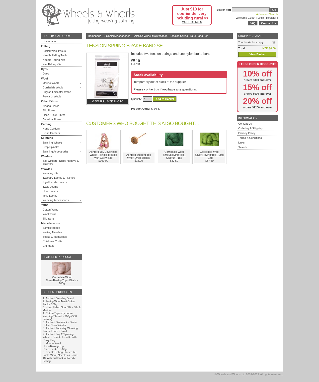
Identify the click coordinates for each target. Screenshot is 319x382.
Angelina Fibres (52, 119)
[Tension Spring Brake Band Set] (107, 76)
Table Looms (50, 186)
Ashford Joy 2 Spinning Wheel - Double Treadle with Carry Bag (60, 337)
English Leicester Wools (57, 91)
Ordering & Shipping (250, 128)
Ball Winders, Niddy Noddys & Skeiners (61, 162)
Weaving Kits (50, 173)
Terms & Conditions (250, 137)
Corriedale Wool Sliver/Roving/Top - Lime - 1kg (209, 154)
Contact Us (268, 23)
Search (242, 147)
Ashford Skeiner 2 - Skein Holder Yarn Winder (60, 324)
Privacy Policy (246, 133)
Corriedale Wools (53, 87)
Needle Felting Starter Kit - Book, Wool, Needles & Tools (60, 354)
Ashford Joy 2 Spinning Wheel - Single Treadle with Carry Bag (103, 154)
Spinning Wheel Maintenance (150, 35)
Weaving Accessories (56, 200)
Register (271, 17)
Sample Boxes (51, 227)
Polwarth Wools (52, 96)
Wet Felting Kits (52, 64)
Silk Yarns (49, 218)
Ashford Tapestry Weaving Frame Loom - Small (60, 330)
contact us (151, 89)
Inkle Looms (50, 195)
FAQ (252, 23)
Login (260, 17)
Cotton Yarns (50, 209)
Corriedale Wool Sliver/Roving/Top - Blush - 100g (62, 280)
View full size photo (108, 101)
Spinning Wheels (53, 142)
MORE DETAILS (192, 21)
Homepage (49, 41)
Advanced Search (267, 14)
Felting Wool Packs (54, 50)
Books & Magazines (55, 236)
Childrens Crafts (52, 241)
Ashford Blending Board (60, 298)
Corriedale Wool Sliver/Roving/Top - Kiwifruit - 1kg (174, 154)
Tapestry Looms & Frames (59, 177)
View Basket (257, 54)
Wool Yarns (49, 214)
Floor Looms (50, 191)
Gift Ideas (48, 245)
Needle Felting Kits (54, 59)
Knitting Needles (52, 232)
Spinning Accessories (56, 151)
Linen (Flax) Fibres (54, 114)
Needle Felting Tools (55, 55)
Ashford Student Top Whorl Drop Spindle (138, 156)
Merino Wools (51, 82)
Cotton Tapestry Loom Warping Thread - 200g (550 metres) (60, 316)
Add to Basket (165, 99)
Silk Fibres (49, 110)
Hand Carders (51, 128)
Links (241, 142)
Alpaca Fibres (51, 105)
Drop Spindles (51, 147)
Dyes (46, 73)
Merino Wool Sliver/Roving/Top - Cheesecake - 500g (55, 346)
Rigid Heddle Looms (55, 182)
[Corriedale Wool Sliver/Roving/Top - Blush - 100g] (61, 274)
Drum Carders (51, 133)
